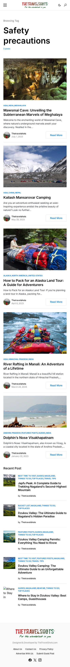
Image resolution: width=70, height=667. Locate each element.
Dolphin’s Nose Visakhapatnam (28, 438)
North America (19, 275)
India (11, 105)
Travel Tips (50, 478)
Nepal (18, 193)
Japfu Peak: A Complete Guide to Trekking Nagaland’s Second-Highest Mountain (42, 486)
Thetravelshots (19, 133)
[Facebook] (30, 660)
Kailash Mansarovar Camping (27, 197)
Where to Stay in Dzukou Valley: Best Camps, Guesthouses (42, 597)
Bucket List (24, 505)
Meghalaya (20, 105)
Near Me (41, 588)
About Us (17, 649)
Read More (56, 135)
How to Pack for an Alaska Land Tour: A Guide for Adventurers (33, 283)
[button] (5, 5)
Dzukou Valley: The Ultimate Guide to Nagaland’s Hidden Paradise (42, 514)
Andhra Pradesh (12, 433)
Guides (41, 433)
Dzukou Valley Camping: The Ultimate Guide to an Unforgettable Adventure (40, 569)
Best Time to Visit (27, 476)
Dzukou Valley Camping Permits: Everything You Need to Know (39, 541)
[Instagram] (39, 660)
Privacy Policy (46, 649)
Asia (5, 105)
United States (35, 275)
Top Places (37, 478)
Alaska (7, 275)
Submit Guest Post (45, 653)
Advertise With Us (24, 653)
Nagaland (50, 476)
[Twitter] (35, 660)
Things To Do (24, 478)
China (11, 193)
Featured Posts (29, 433)
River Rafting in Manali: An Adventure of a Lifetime (33, 366)
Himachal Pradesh (18, 359)
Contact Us (30, 649)
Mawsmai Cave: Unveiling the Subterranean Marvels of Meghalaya (32, 112)
